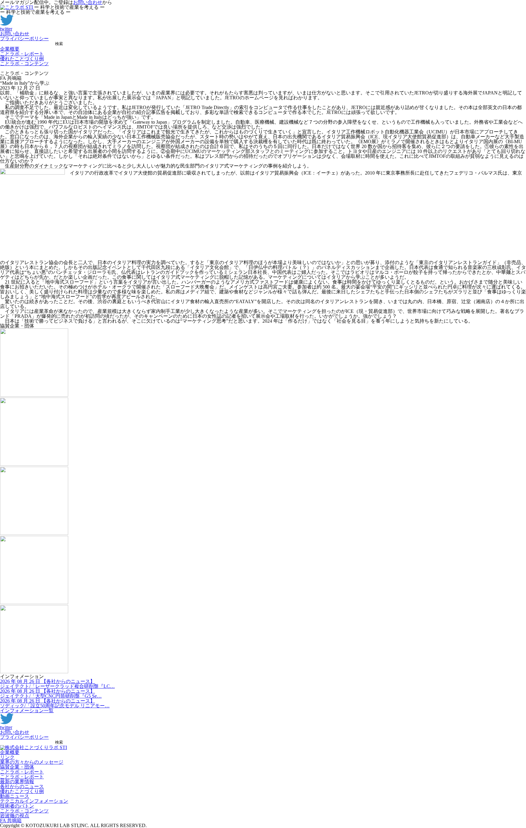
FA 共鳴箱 (11, 820)
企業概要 (9, 48)
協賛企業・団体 (17, 767)
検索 (59, 43)
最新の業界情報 (17, 781)
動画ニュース (14, 796)
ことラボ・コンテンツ (24, 63)
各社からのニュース (22, 786)
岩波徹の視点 (14, 815)
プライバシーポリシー (24, 38)
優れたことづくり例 (22, 58)
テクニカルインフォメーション (34, 801)
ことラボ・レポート (22, 53)
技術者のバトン (17, 806)
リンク (7, 757)
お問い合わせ (14, 33)
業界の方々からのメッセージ (31, 762)
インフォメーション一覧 (27, 710)
